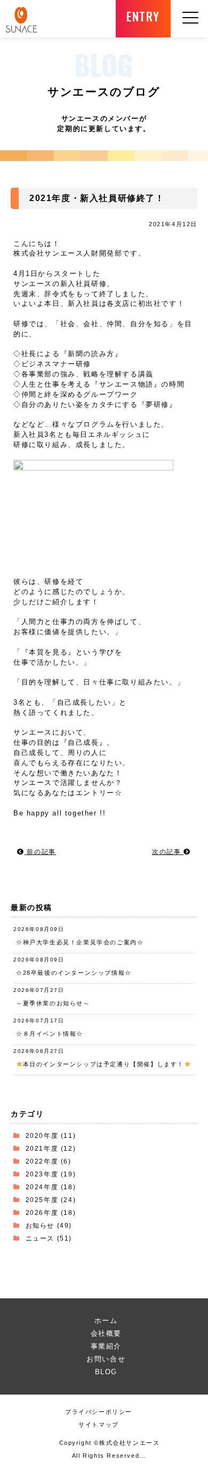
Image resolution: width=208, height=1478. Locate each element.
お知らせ (40, 1225)
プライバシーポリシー (98, 1411)
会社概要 (106, 1333)
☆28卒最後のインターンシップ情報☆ (74, 972)
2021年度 (42, 1148)
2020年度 (42, 1135)
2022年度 (42, 1161)
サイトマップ (98, 1424)
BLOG (106, 1372)
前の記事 (40, 852)
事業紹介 (106, 1346)
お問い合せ (105, 1359)
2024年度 (42, 1186)
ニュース (40, 1238)
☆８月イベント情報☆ (49, 1033)
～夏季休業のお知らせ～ (53, 1003)
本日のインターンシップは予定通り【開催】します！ (103, 1064)
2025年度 (42, 1199)
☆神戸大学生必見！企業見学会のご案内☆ (79, 942)
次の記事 (167, 852)
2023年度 (42, 1174)
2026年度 (42, 1212)
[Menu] (190, 30)
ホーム (106, 1321)
